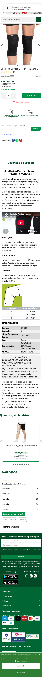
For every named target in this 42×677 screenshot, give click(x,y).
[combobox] (21, 19)
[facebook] (13, 141)
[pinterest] (20, 141)
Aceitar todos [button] (21, 666)
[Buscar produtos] (38, 19)
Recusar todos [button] (21, 672)
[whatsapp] (17, 141)
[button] (1, 441)
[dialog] (21, 664)
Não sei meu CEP (6, 135)
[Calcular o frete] (36, 129)
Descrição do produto (8, 89)
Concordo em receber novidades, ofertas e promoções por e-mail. (22, 551)
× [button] (39, 655)
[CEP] (16, 128)
